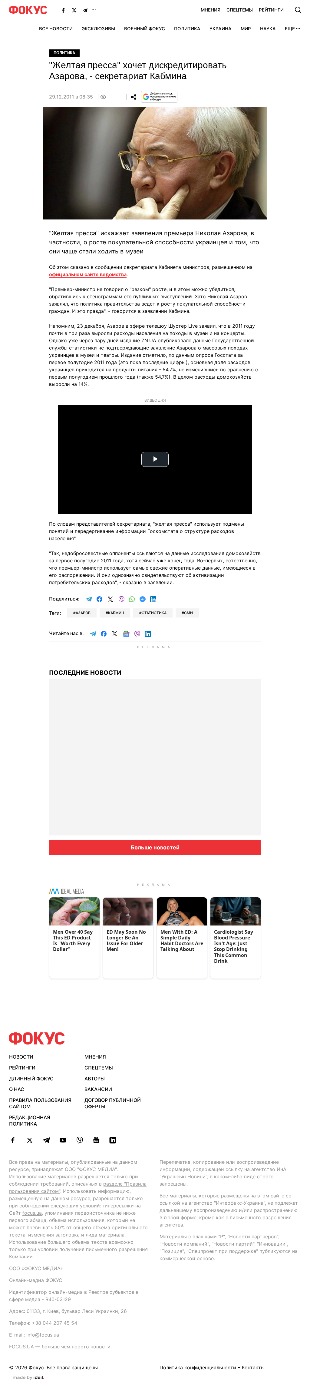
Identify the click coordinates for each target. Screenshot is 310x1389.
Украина (220, 29)
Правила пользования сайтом (40, 1103)
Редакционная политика (29, 1120)
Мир (246, 29)
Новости (21, 1057)
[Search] (298, 10)
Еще (290, 29)
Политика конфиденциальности (198, 1367)
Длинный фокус (31, 1079)
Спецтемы (239, 10)
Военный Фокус (144, 29)
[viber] (79, 1140)
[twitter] (29, 1140)
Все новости (56, 29)
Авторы (94, 1079)
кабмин (116, 613)
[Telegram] (85, 10)
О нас (16, 1089)
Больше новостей (155, 847)
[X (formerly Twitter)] (74, 10)
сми (188, 613)
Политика (187, 29)
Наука (268, 29)
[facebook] (13, 1140)
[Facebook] (63, 10)
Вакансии (98, 1089)
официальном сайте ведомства (88, 274)
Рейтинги (271, 10)
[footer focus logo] (37, 1038)
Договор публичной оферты (112, 1103)
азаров (83, 613)
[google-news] (96, 1140)
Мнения (210, 10)
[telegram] (46, 1140)
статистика (154, 613)
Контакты (253, 1367)
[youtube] (63, 1140)
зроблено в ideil (28, 1378)
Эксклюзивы (98, 29)
